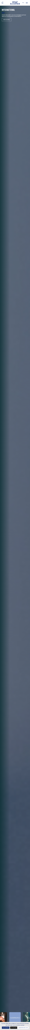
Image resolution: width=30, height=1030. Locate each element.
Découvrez (6, 19)
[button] (15, 1020)
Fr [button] (23, 2)
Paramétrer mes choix (23, 1027)
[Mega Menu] (27, 3)
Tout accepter (6, 1027)
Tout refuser (13, 1027)
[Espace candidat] (2, 2)
